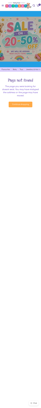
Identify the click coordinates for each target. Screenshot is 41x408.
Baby (15, 69)
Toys (21, 69)
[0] (37, 5)
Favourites (6, 69)
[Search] (34, 5)
